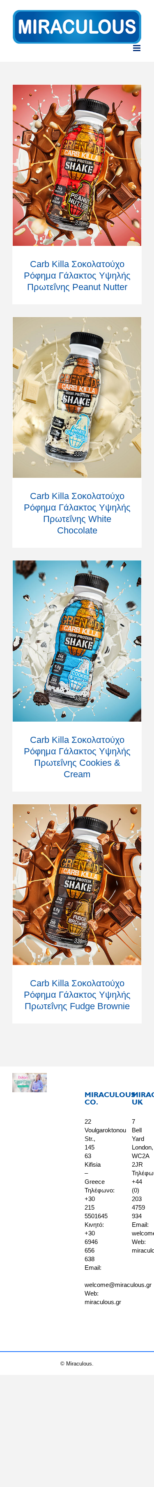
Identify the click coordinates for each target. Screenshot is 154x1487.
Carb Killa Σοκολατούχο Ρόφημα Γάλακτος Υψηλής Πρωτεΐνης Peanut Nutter (77, 165)
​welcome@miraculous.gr (118, 1284)
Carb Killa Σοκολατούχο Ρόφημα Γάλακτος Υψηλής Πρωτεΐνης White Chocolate (77, 397)
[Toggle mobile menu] (137, 48)
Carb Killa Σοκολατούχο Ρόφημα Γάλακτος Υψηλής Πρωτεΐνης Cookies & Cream (77, 641)
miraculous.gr (103, 1301)
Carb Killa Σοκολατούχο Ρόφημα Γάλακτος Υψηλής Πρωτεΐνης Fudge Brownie (77, 884)
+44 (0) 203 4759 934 (138, 1198)
